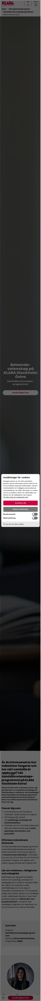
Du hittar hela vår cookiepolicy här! (15, 497)
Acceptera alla (20, 503)
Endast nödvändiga (20, 509)
